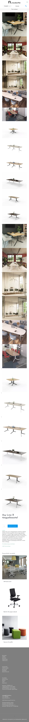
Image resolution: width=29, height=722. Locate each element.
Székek (3, 656)
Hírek (3, 681)
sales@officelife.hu (6, 695)
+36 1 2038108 (5, 696)
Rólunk (3, 680)
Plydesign (4, 670)
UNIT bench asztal (7, 581)
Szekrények (4, 659)
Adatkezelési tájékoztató (21, 719)
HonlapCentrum (11, 719)
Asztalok (4, 658)
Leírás (3, 530)
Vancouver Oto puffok (8, 642)
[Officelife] (14, 2)
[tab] (14, 530)
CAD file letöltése (6, 546)
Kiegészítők (4, 666)
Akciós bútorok (5, 671)
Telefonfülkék (5, 668)
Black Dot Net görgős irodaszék (10, 611)
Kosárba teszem (12, 526)
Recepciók (4, 669)
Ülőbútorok (4, 660)
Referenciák (5, 679)
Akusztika (4, 655)
